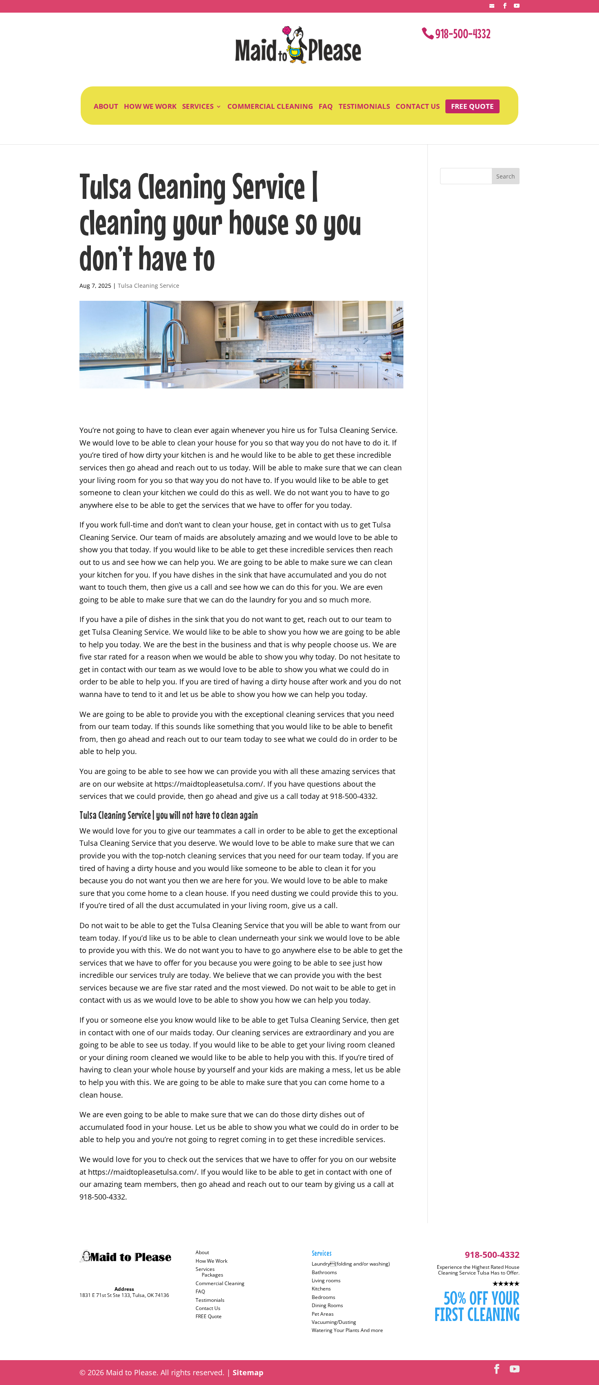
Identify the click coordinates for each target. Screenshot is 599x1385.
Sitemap (248, 1372)
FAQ (326, 106)
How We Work (150, 106)
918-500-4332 (463, 33)
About (106, 106)
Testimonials (364, 106)
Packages (212, 1274)
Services (198, 106)
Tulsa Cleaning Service (148, 285)
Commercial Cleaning (270, 106)
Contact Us (418, 106)
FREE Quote (472, 106)
